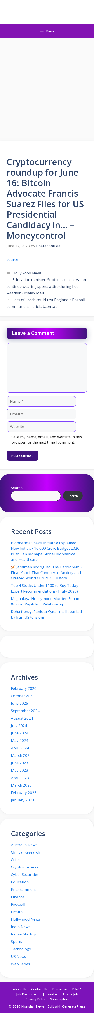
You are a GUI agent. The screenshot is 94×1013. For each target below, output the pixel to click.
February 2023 (24, 792)
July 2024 (19, 725)
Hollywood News (27, 272)
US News (18, 956)
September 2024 (25, 710)
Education (20, 881)
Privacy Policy (35, 999)
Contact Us (39, 989)
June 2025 (19, 703)
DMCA (76, 989)
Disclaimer (60, 989)
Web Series (20, 963)
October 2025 (23, 695)
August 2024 (22, 718)
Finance (17, 896)
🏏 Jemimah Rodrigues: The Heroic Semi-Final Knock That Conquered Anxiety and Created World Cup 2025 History (46, 572)
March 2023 (21, 785)
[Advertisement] (47, 88)
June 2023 (19, 762)
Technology (21, 948)
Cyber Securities (25, 874)
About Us (20, 989)
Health (17, 911)
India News (20, 926)
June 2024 (19, 733)
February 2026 (24, 688)
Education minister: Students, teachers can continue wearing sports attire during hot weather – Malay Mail (46, 286)
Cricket (17, 859)
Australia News (24, 844)
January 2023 (22, 800)
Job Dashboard (27, 994)
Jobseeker (50, 994)
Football (18, 904)
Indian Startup (23, 934)
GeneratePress (73, 1006)
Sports (16, 941)
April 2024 (20, 747)
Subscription (59, 999)
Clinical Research (25, 852)
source (12, 259)
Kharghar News (47, 12)
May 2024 (19, 740)
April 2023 (20, 777)
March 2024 (21, 755)
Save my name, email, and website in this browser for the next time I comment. (46, 439)
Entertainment (23, 889)
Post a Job (70, 994)
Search (17, 487)
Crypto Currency (25, 867)
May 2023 (19, 770)
